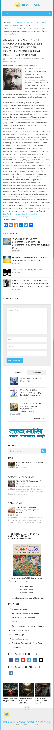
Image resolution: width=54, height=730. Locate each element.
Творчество (16, 647)
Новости (15, 622)
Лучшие (18, 372)
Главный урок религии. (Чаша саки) (27, 270)
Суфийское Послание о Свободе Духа (27, 643)
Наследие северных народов (23, 617)
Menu (6, 13)
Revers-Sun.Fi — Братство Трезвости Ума (21, 722)
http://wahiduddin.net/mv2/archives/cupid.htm (21, 214)
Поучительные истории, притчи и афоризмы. (29, 626)
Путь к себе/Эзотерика (20, 630)
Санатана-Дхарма (18, 635)
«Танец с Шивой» (27, 592)
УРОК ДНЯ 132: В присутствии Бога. (30, 481)
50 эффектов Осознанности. (31, 378)
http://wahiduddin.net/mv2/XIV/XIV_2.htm (19, 131)
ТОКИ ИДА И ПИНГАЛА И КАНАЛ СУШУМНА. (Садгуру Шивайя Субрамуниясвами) (30, 392)
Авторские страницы (19, 609)
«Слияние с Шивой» (26, 586)
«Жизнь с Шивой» (27, 589)
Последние (36, 372)
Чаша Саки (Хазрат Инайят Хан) (28, 59)
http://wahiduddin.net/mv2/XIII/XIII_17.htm (29, 177)
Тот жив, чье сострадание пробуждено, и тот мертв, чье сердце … (27, 509)
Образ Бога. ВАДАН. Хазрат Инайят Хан (29, 463)
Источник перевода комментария (16, 217)
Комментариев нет (10, 62)
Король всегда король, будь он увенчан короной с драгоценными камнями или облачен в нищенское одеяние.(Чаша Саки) (31, 284)
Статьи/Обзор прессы (20, 639)
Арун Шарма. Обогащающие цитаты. (25, 613)
